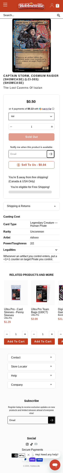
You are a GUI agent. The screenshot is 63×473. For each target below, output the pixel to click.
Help (14, 375)
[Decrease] (11, 127)
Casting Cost (11, 216)
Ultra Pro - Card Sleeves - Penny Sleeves (14, 312)
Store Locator (19, 366)
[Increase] (51, 127)
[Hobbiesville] (31, 6)
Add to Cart (16, 341)
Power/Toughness (15, 243)
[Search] (58, 15)
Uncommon (37, 231)
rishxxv (34, 237)
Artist (6, 237)
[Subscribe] (50, 154)
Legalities (9, 249)
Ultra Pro (8, 318)
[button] (32, 108)
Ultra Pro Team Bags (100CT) (40, 311)
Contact (15, 357)
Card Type (9, 224)
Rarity (7, 231)
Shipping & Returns (18, 206)
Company (17, 384)
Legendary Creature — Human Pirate (43, 224)
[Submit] (51, 420)
